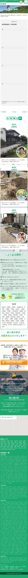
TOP (2, 566)
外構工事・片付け (4, 569)
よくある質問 (20, 569)
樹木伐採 (24, 566)
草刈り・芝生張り (4, 568)
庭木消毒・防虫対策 (14, 568)
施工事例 (12, 566)
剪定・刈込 (18, 566)
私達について (13, 569)
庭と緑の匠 (13, 573)
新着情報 (7, 566)
